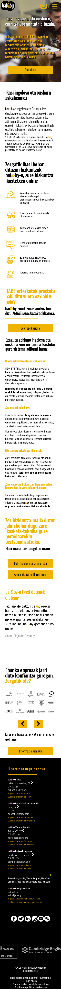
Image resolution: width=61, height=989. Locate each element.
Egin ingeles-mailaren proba (30, 563)
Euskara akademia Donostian (21, 820)
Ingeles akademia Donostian (20, 817)
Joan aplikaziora (30, 328)
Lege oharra (31, 981)
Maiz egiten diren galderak (24, 977)
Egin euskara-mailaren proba (30, 574)
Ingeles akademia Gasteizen (20, 841)
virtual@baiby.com (17, 895)
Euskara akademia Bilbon (19, 797)
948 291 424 (13, 858)
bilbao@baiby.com (17, 790)
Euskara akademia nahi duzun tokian (25, 902)
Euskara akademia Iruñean (20, 868)
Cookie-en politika (24, 987)
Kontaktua (45, 977)
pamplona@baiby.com (19, 861)
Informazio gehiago (30, 751)
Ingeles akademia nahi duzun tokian (24, 898)
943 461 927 (13, 810)
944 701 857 (13, 786)
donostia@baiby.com (18, 813)
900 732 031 (13, 891)
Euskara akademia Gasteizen (21, 844)
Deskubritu (30, 69)
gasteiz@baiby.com (18, 837)
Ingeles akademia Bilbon (19, 793)
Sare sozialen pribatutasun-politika (31, 984)
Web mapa (41, 987)
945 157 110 (13, 834)
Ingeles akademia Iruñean (19, 865)
